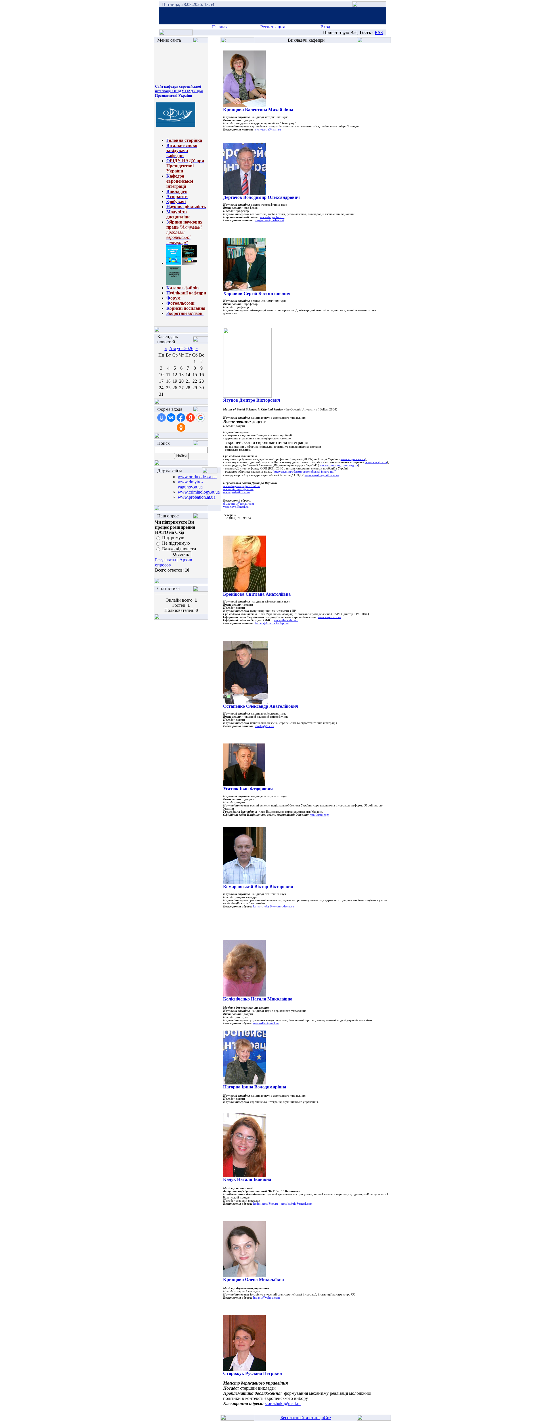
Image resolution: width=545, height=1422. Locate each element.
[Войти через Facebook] (181, 417)
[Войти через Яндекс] (190, 417)
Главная (219, 26)
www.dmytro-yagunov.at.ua (190, 484)
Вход (325, 26)
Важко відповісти (179, 548)
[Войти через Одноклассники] (181, 427)
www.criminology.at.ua (199, 492)
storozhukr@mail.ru (283, 1403)
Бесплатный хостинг (300, 1417)
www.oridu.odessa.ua (197, 476)
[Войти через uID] (161, 417)
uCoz (326, 1417)
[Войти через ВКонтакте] (171, 417)
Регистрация (272, 26)
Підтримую (173, 537)
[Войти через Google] (200, 417)
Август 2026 (181, 348)
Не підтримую (176, 543)
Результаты (165, 559)
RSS (379, 32)
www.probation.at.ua (196, 497)
